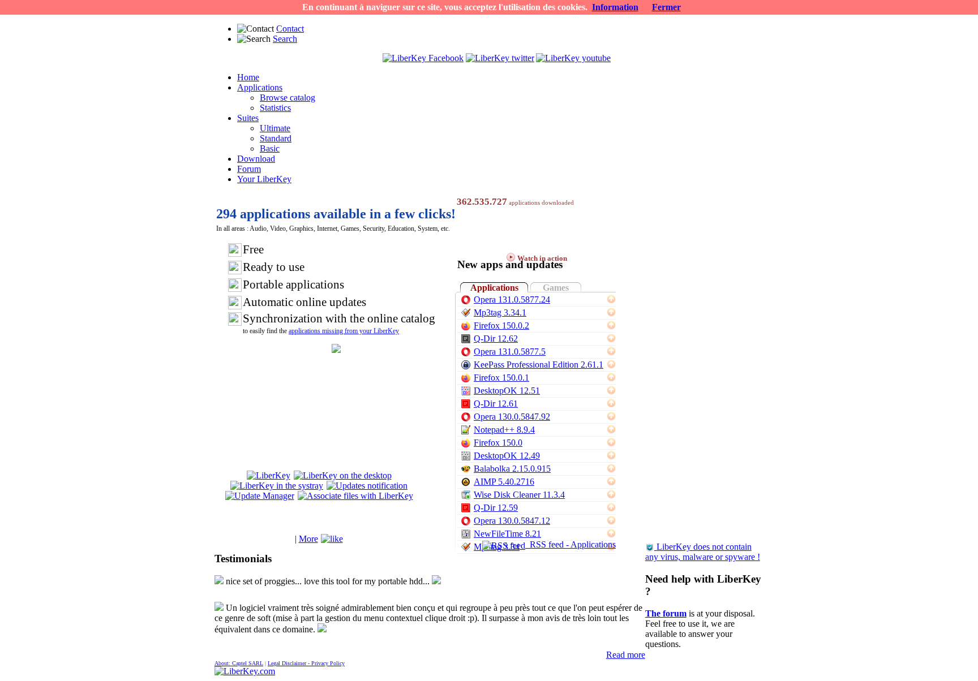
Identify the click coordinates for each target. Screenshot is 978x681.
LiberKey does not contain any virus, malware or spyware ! (702, 552)
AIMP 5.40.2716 (504, 481)
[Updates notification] (367, 485)
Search (285, 39)
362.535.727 (482, 201)
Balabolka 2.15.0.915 (512, 468)
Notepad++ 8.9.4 (504, 429)
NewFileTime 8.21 (507, 533)
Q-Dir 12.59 (496, 507)
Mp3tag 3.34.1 (500, 312)
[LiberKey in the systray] (277, 485)
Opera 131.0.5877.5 (510, 351)
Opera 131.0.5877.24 (512, 299)
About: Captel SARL (239, 663)
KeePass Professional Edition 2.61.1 (538, 364)
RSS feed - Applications (570, 544)
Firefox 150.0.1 (501, 377)
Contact (290, 28)
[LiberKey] (268, 475)
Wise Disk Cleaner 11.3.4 (519, 494)
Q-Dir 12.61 (496, 403)
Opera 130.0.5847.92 (512, 416)
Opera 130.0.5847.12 (512, 520)
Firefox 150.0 (498, 442)
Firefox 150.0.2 (501, 325)
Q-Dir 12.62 (496, 338)
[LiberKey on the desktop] (342, 475)
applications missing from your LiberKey (344, 331)
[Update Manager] (260, 496)
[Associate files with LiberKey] (355, 496)
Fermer (666, 7)
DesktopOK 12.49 (507, 455)
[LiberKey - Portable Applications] (245, 671)
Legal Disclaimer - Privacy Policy (306, 663)
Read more (625, 655)
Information (615, 7)
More (308, 539)
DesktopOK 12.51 (507, 390)
